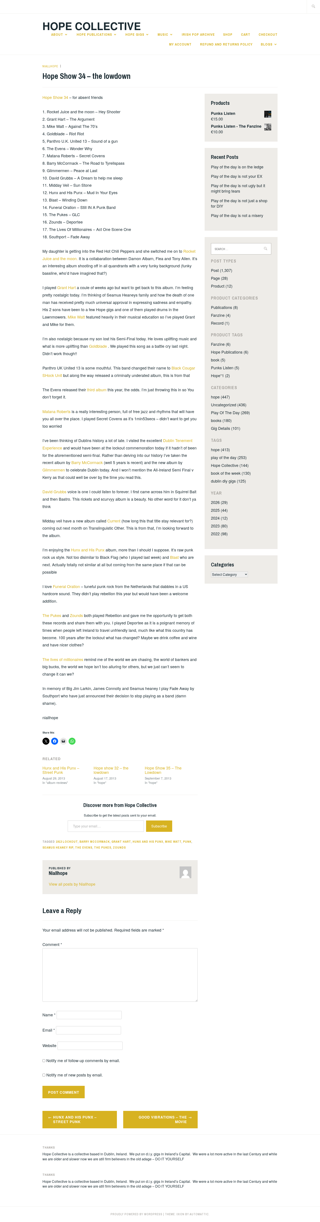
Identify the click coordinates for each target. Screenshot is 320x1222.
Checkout (268, 34)
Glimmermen (54, 470)
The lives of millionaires (63, 659)
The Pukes (52, 615)
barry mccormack (94, 842)
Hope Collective (91, 25)
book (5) (218, 360)
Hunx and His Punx (88, 550)
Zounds (77, 615)
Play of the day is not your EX (236, 176)
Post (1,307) (221, 270)
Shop (227, 34)
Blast (175, 557)
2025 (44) (219, 510)
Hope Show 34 (55, 97)
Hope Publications (94, 34)
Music (163, 34)
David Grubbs (54, 491)
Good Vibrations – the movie (163, 1119)
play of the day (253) (229, 457)
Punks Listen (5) (225, 367)
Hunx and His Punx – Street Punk (60, 770)
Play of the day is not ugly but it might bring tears (238, 188)
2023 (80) (219, 526)
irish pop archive (198, 34)
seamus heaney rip (57, 847)
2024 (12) (219, 518)
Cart (245, 34)
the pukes (102, 847)
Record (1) (220, 323)
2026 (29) (219, 502)
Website (49, 1045)
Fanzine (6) (221, 344)
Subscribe (159, 826)
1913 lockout (67, 842)
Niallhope (50, 66)
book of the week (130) (231, 473)
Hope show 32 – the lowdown (111, 770)
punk (187, 842)
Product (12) (221, 286)
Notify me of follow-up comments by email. (83, 1060)
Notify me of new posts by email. (74, 1075)
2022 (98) (219, 533)
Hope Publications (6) (229, 352)
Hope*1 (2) (220, 375)
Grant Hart (67, 287)
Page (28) (219, 278)
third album (97, 389)
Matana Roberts (57, 411)
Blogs (267, 44)
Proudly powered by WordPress (136, 1214)
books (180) (221, 420)
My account (180, 44)
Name (49, 1014)
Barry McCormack (87, 462)
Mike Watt (76, 317)
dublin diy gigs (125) (228, 481)
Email (48, 1030)
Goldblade (98, 346)
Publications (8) (224, 307)
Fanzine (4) (221, 315)
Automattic (199, 1214)
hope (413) (220, 449)
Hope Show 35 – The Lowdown (163, 770)
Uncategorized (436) (228, 404)
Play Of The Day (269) (230, 412)
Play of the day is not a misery (237, 215)
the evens (83, 847)
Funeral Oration (67, 586)
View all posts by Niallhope (72, 884)
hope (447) (220, 397)
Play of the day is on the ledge (237, 166)
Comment (52, 944)
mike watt (173, 842)
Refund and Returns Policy (226, 44)
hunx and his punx (148, 842)
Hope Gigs (134, 34)
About (57, 34)
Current (114, 521)
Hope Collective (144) (230, 465)
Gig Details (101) (225, 428)
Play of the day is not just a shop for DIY (239, 203)
